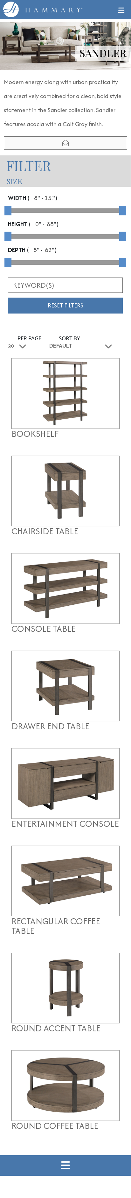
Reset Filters (65, 305)
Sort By (69, 338)
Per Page (29, 338)
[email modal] (65, 143)
